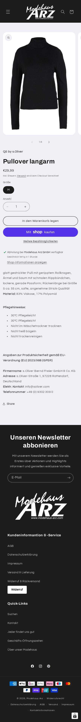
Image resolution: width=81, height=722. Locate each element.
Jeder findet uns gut (21, 632)
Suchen (13, 614)
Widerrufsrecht (55, 698)
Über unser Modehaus (22, 649)
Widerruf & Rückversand (24, 581)
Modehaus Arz (35, 698)
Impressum (15, 563)
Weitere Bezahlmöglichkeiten (40, 241)
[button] (8, 12)
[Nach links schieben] (32, 142)
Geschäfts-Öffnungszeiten (25, 640)
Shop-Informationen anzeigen (27, 262)
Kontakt (13, 623)
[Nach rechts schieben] (49, 142)
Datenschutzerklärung (23, 554)
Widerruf (17, 589)
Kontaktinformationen (42, 710)
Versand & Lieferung (21, 572)
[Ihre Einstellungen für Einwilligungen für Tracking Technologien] (75, 716)
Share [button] (11, 403)
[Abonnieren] (69, 477)
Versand (21, 176)
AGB (11, 546)
